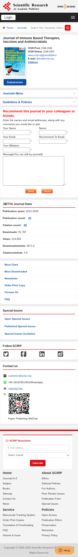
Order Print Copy (15, 285)
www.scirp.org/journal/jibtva (42, 55)
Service (8, 510)
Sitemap (7, 493)
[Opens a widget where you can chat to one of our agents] (64, 550)
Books (6, 488)
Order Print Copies (13, 520)
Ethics (45, 478)
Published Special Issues (20, 326)
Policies (48, 510)
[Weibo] (60, 353)
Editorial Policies (51, 483)
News (6, 503)
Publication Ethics (52, 520)
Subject (7, 483)
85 (25, 225)
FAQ (7, 299)
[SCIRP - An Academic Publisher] (25, 6)
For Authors (48, 488)
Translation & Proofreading (18, 525)
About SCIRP (52, 473)
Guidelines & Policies (17, 102)
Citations (33, 62)
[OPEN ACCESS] (66, 6)
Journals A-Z (10, 478)
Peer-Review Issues (53, 493)
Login (8, 17)
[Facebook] (23, 353)
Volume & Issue (11, 535)
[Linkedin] (42, 353)
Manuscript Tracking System (19, 514)
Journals (22, 27)
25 (29, 218)
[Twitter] (6, 353)
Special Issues (50, 503)
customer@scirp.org (19, 375)
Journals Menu (13, 93)
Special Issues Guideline (20, 333)
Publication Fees (51, 498)
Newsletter (11, 278)
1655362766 (15, 388)
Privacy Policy (50, 535)
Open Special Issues (17, 318)
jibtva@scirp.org (45, 58)
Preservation (49, 525)
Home (10, 27)
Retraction (48, 530)
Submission (15, 82)
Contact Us (11, 292)
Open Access (49, 514)
